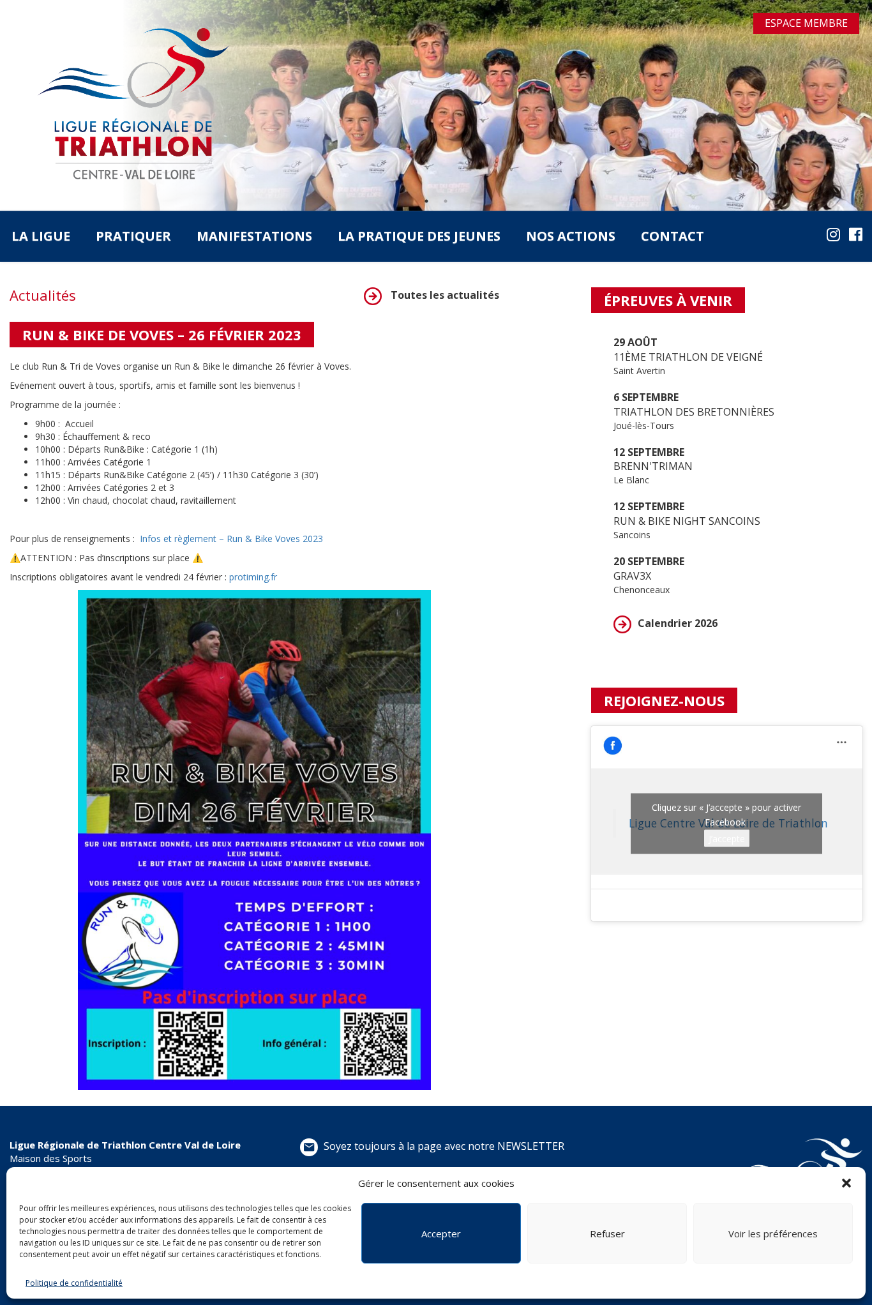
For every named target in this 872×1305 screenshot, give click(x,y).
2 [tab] (445, 201)
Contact (672, 236)
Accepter (441, 1233)
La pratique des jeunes (419, 236)
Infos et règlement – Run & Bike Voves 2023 (231, 538)
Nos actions (570, 236)
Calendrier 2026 (678, 623)
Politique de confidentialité (74, 1283)
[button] (846, 1183)
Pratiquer (133, 236)
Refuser (607, 1233)
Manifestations (254, 236)
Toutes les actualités (443, 295)
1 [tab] (426, 201)
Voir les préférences (773, 1233)
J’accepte (727, 838)
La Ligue (40, 236)
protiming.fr (253, 577)
